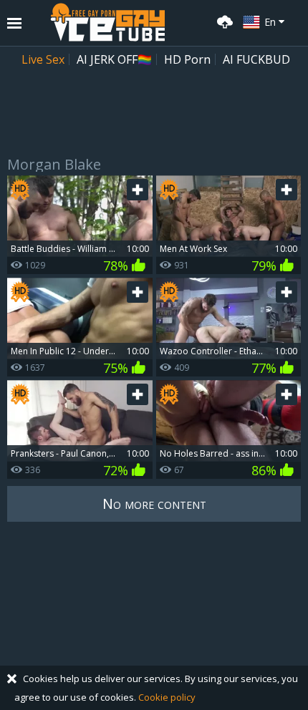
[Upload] (223, 20)
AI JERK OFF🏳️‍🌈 (114, 59)
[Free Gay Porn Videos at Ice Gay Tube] (107, 22)
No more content (154, 503)
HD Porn (187, 59)
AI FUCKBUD (256, 59)
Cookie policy (167, 697)
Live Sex (42, 59)
